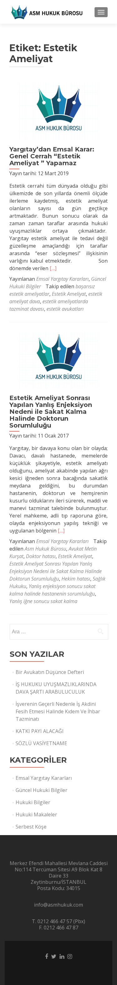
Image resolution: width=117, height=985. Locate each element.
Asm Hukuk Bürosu (45, 548)
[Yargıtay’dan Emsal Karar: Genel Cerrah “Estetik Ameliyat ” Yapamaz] (59, 110)
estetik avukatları (65, 308)
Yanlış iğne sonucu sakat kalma (43, 601)
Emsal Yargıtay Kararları (62, 278)
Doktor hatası (41, 556)
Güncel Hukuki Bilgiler (41, 790)
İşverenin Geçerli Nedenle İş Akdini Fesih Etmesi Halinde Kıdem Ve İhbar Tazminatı (58, 711)
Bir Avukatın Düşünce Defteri (50, 672)
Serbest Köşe (31, 826)
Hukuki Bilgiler (33, 802)
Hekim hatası (75, 578)
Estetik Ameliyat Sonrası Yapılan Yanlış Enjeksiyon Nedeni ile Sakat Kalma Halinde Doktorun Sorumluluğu (50, 411)
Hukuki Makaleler (36, 814)
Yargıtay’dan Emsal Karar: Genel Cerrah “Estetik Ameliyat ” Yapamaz (51, 156)
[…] (53, 268)
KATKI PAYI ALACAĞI (40, 731)
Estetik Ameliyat (69, 293)
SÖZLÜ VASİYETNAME (41, 743)
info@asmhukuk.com (58, 904)
